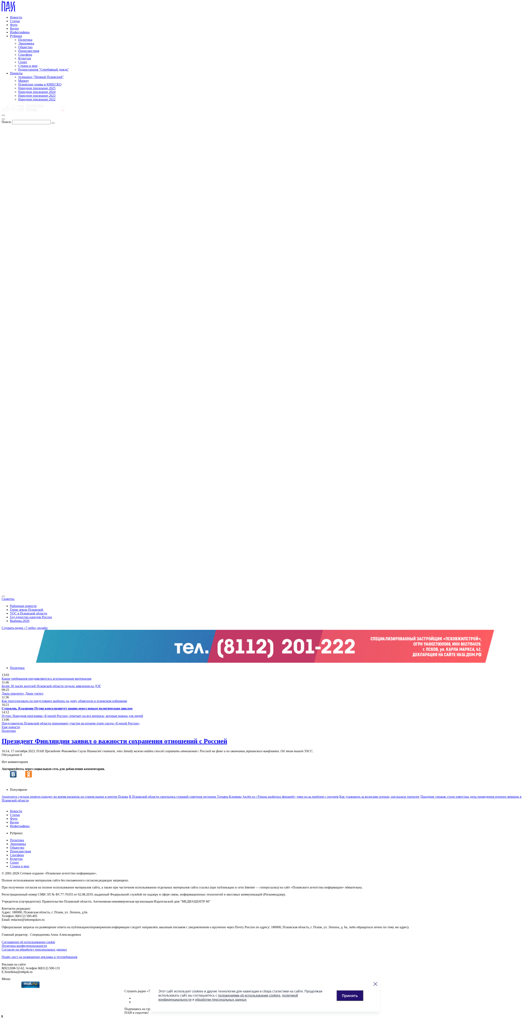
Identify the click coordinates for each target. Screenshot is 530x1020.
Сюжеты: (8, 599)
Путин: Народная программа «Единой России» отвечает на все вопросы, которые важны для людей (72, 716)
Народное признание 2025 (36, 88)
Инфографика (20, 32)
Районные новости (23, 606)
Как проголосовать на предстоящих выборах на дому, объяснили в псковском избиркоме (64, 701)
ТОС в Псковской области (28, 613)
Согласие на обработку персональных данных (34, 949)
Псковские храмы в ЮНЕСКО (39, 84)
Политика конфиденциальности (24, 946)
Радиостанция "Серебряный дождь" (43, 69)
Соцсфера (25, 54)
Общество (25, 47)
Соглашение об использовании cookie (28, 942)
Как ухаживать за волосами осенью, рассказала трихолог (379, 796)
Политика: (17, 668)
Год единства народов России (31, 617)
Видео (14, 28)
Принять (350, 995)
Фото (13, 25)
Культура (24, 58)
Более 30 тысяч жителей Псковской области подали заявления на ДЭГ (51, 686)
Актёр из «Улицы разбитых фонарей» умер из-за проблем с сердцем (290, 796)
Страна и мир (27, 66)
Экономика (26, 43)
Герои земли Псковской (26, 609)
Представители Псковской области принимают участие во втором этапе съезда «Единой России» (71, 723)
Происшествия (28, 51)
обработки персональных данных (221, 999)
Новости (16, 17)
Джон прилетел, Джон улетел (22, 693)
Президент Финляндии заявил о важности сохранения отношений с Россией (114, 741)
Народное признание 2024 (36, 92)
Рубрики (16, 36)
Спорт (22, 62)
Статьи (15, 21)
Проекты (16, 73)
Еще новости (11, 727)
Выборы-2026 (19, 621)
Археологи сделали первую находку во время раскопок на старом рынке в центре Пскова (65, 796)
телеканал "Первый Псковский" (41, 77)
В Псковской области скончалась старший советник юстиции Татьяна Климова (185, 796)
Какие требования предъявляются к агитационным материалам (46, 678)
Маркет (23, 80)
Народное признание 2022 (36, 99)
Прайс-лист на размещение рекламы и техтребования (39, 957)
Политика (25, 39)
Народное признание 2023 (36, 95)
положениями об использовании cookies (249, 995)
